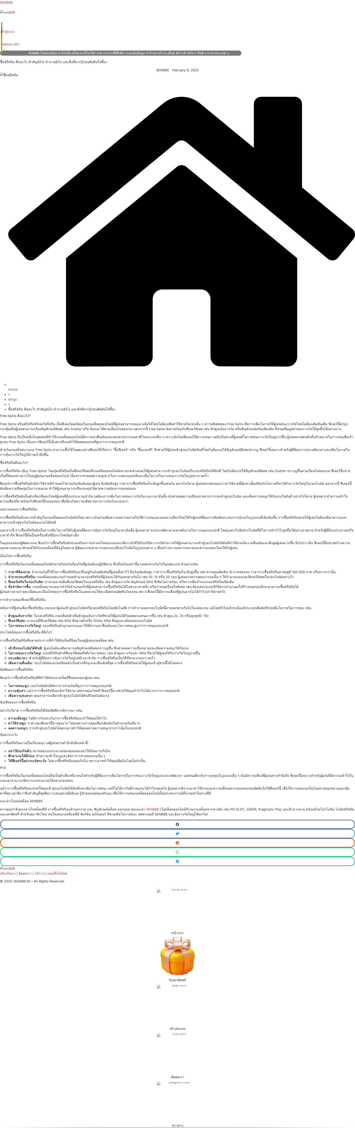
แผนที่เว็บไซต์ (57, 873)
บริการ (63, 20)
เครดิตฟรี (96, 20)
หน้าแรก (8, 20)
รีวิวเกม (23, 20)
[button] (177, 824)
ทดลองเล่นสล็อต (43, 20)
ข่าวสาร (177, 1125)
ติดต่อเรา (129, 20)
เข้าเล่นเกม (178, 1028)
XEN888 (6, 2)
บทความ (113, 20)
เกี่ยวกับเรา (8, 873)
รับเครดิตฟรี (177, 980)
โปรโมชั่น (78, 20)
